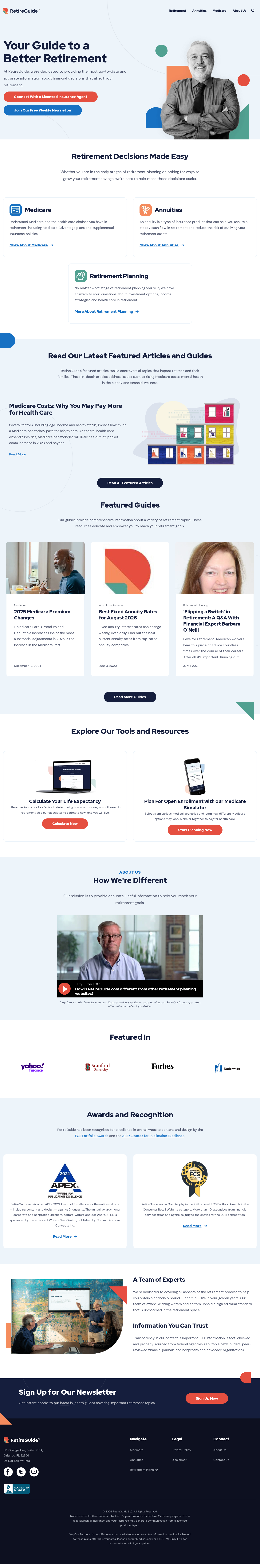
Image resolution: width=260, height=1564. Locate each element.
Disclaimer (179, 1460)
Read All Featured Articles (130, 483)
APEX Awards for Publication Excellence (153, 1135)
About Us (239, 11)
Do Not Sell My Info (17, 1461)
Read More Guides (130, 697)
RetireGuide (23, 11)
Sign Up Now (207, 1398)
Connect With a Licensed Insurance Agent (50, 96)
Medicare (220, 11)
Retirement (177, 11)
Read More (17, 454)
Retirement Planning (195, 604)
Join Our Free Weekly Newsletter (43, 110)
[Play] (64, 989)
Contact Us (221, 1460)
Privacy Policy (181, 1450)
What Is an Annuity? (111, 604)
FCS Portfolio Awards (91, 1135)
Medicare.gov (144, 1539)
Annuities (199, 11)
